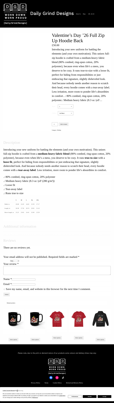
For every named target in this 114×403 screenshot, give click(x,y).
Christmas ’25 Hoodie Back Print (100, 332)
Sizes (53, 106)
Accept (104, 396)
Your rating (6, 261)
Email (7, 284)
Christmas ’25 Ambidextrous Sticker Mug (35, 332)
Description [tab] (8, 135)
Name (7, 279)
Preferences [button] (35, 397)
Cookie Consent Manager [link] (9, 390)
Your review (11, 264)
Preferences (75, 396)
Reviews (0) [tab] (32, 135)
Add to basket (63, 124)
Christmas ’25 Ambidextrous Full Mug (13, 332)
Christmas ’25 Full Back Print (57, 331)
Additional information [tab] (20, 135)
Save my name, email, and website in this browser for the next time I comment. (48, 289)
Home (4, 28)
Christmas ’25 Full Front (78, 331)
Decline (90, 396)
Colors (54, 113)
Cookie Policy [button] (62, 395)
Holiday (9, 28)
